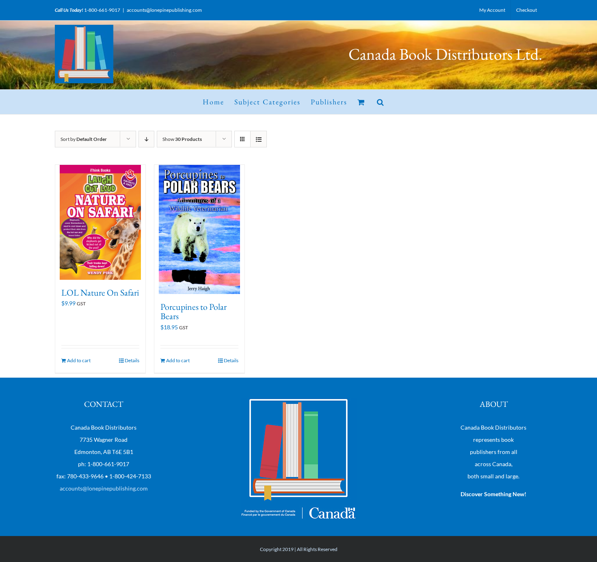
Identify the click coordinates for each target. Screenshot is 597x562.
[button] (381, 102)
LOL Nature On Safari (100, 292)
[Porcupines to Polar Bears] (199, 229)
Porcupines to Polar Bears (193, 311)
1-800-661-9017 (102, 10)
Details (132, 360)
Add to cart (79, 360)
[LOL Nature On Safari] (100, 222)
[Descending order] (146, 139)
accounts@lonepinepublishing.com (164, 10)
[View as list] (258, 139)
